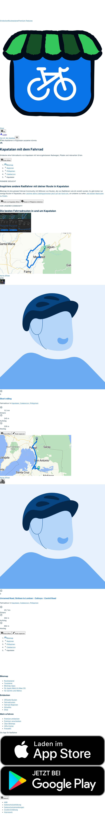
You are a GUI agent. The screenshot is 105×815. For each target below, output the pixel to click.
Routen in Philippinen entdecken (33, 202)
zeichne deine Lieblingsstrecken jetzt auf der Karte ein (47, 194)
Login (4, 135)
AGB (5, 802)
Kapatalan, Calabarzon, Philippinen (24, 403)
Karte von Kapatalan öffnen (11, 202)
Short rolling (6, 398)
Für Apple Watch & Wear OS (15, 688)
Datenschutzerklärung (12, 805)
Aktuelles (7, 707)
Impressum (8, 812)
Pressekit (7, 728)
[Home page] (52, 9)
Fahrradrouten (9, 702)
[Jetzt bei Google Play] (52, 781)
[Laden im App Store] (52, 750)
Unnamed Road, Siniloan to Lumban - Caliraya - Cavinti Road (28, 598)
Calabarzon (11, 174)
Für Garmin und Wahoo (13, 691)
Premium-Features (25, 21)
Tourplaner (8, 683)
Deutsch (5, 798)
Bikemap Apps (9, 686)
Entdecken (4, 21)
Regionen (10, 168)
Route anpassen (20, 434)
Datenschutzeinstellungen (14, 807)
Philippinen (11, 171)
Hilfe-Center (9, 726)
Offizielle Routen (10, 700)
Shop (6, 710)
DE (4, 132)
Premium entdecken (11, 719)
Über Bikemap (9, 724)
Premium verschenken (12, 721)
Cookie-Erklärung (11, 810)
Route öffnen (7, 434)
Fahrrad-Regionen (11, 705)
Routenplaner (13, 21)
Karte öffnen (7, 160)
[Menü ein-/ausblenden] (17, 137)
